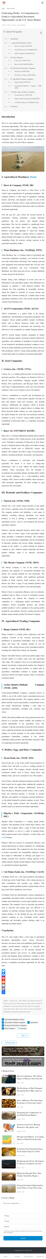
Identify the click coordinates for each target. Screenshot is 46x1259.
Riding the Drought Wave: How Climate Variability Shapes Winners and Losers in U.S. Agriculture (29, 1174)
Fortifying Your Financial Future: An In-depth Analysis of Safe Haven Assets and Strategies (30, 1150)
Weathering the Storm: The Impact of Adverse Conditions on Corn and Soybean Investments (30, 1162)
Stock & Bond (21, 25)
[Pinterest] (23, 978)
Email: (6, 1221)
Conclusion (14, 106)
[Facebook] (23, 974)
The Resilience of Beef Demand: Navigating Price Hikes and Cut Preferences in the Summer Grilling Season (29, 1089)
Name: (6, 1216)
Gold (3, 837)
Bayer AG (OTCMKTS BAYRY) (24, 64)
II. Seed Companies (16, 57)
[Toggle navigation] (42, 3)
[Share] (23, 992)
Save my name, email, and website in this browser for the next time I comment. (22, 1231)
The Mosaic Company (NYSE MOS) (25, 75)
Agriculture (34, 1022)
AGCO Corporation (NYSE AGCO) (25, 53)
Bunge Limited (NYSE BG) (22, 82)
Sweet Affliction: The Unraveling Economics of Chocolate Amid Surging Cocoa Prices (29, 1101)
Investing (23, 1028)
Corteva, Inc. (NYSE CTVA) (23, 60)
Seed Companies (10, 1028)
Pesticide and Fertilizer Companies (16, 1025)
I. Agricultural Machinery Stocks (20, 43)
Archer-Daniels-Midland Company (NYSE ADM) (28, 87)
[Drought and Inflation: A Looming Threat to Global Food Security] (9, 1139)
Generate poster (10, 1042)
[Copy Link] (23, 989)
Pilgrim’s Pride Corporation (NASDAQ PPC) (27, 99)
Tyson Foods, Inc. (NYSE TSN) (23, 95)
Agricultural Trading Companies (15, 1022)
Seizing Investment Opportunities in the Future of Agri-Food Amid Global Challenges (30, 1186)
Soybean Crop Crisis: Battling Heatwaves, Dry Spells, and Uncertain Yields (28, 1125)
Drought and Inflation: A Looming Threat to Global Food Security (30, 1137)
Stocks (33, 177)
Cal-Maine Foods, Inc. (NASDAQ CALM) (27, 102)
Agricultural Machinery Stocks (14, 1019)
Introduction (14, 39)
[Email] (23, 985)
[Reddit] (23, 982)
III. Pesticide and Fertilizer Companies (22, 68)
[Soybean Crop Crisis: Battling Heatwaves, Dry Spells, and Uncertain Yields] (9, 1127)
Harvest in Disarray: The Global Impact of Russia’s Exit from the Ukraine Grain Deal (29, 1077)
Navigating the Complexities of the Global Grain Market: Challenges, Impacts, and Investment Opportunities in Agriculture (29, 1113)
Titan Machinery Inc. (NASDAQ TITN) (26, 50)
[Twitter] (23, 971)
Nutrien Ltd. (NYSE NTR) (22, 71)
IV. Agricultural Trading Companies (21, 79)
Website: (7, 1227)
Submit (23, 1238)
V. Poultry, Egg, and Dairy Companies (22, 92)
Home (3, 8)
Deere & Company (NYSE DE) (23, 46)
